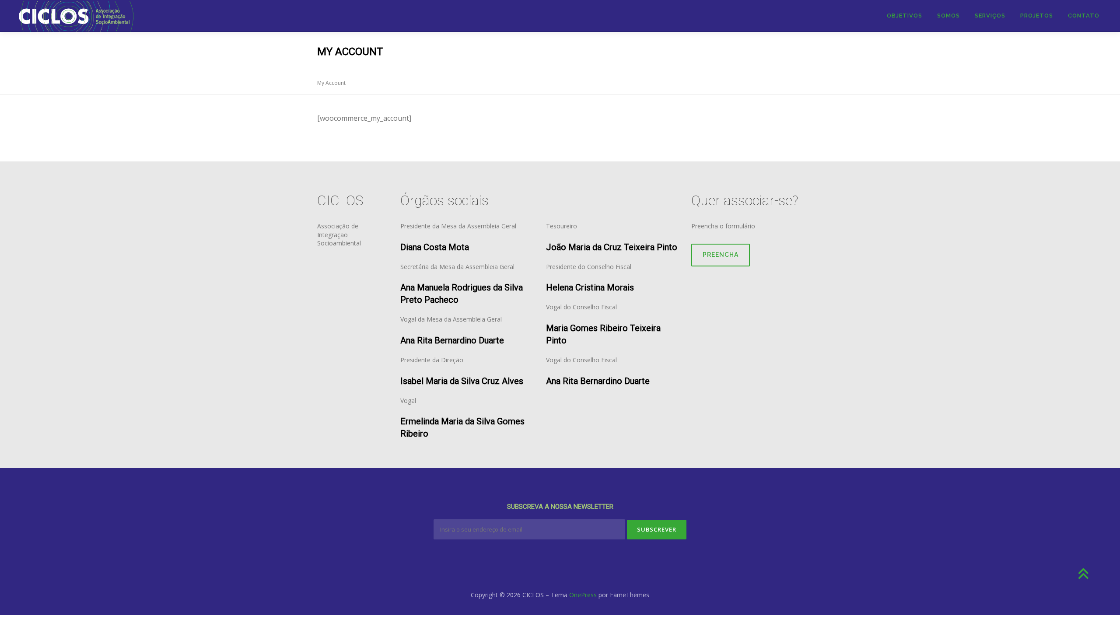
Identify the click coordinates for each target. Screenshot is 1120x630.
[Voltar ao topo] (1083, 574)
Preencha (720, 254)
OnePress (583, 595)
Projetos (1036, 15)
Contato (1083, 15)
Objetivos (904, 15)
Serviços (990, 15)
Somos (948, 15)
